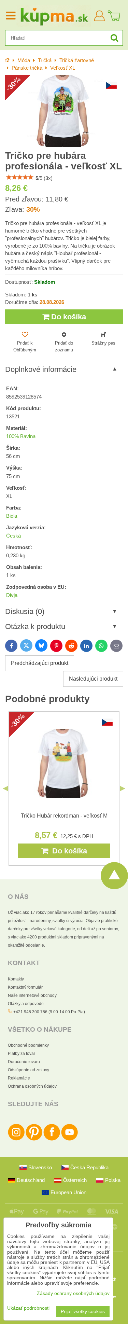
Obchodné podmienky (28, 1045)
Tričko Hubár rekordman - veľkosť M (64, 816)
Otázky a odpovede (26, 1003)
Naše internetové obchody (32, 995)
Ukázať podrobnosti (28, 1308)
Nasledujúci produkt (93, 679)
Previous (5, 788)
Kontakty (16, 979)
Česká (13, 536)
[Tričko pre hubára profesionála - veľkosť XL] (64, 111)
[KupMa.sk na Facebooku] (51, 1139)
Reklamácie (19, 1078)
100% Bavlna (20, 436)
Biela (11, 516)
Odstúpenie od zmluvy (28, 1070)
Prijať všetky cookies (83, 1311)
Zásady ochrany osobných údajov (73, 1293)
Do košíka (67, 316)
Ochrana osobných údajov (32, 1086)
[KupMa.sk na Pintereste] (34, 1139)
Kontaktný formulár (25, 987)
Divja (11, 595)
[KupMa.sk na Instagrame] (16, 1139)
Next (122, 788)
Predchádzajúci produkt (39, 663)
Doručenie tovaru (24, 1061)
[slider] (19, 177)
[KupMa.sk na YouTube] (69, 1139)
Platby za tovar (21, 1053)
